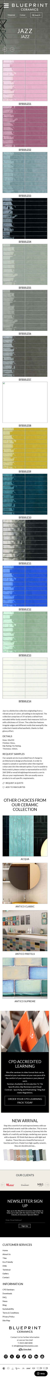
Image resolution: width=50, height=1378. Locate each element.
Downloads (7, 1293)
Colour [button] (22, 15)
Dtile (5, 1266)
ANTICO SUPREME (25, 1001)
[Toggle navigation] (6, 5)
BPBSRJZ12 (25, 609)
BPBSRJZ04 (25, 241)
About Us (7, 1254)
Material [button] (11, 15)
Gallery (6, 1273)
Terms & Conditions (11, 1313)
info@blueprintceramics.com (26, 1346)
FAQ (4, 1297)
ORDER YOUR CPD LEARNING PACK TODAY (25, 1100)
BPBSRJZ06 (25, 333)
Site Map (6, 1320)
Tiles (5, 1258)
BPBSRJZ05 (25, 287)
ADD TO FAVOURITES (15, 787)
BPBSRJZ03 (25, 195)
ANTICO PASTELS (25, 953)
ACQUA (25, 859)
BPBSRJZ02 (25, 149)
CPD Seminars (8, 1289)
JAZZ (25, 36)
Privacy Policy (8, 1316)
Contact (6, 1277)
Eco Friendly (8, 1262)
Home (5, 1250)
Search (37, 15)
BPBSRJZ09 (25, 471)
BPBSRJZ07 (25, 379)
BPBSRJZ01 (25, 103)
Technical (6, 1269)
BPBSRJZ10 (25, 517)
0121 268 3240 (26, 1343)
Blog (5, 1305)
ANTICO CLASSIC (25, 906)
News (5, 1301)
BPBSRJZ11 (25, 563)
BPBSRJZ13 (25, 655)
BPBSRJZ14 (25, 701)
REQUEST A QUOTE (14, 783)
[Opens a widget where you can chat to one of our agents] (41, 1374)
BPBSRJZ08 (25, 425)
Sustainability (8, 1309)
